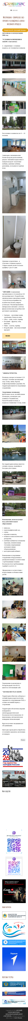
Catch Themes (18, 1018)
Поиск (23, 740)
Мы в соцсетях (6, 791)
